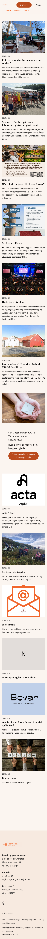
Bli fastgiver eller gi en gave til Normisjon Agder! (23, 456)
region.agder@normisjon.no (16, 879)
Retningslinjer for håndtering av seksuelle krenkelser (22, 928)
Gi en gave (24, 5)
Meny (38, 5)
